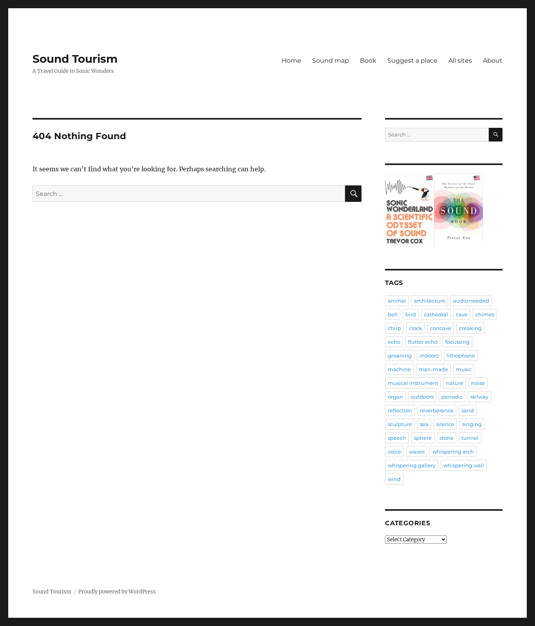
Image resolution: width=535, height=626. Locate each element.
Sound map (330, 60)
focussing (457, 342)
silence (445, 424)
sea (424, 424)
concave (440, 328)
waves (417, 451)
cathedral (436, 314)
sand (467, 410)
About (492, 60)
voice (394, 451)
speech (397, 438)
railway (479, 397)
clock (415, 328)
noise (478, 383)
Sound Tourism (75, 58)
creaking (470, 328)
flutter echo (422, 342)
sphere (423, 438)
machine (399, 369)
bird (410, 314)
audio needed (471, 301)
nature (454, 383)
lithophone (460, 355)
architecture (429, 301)
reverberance (437, 410)
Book (368, 60)
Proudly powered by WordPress (117, 591)
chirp (394, 328)
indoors (429, 355)
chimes (484, 314)
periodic (452, 397)
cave (462, 314)
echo (394, 342)
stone (446, 438)
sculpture (400, 424)
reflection (400, 410)
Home (291, 60)
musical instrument (413, 383)
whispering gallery (412, 465)
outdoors (422, 397)
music (464, 369)
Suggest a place (412, 60)
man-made (433, 369)
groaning (400, 355)
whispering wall (463, 465)
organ (395, 397)
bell (393, 314)
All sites (460, 60)
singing (472, 424)
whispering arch (453, 451)
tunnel (470, 438)
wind (394, 479)
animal (397, 301)
